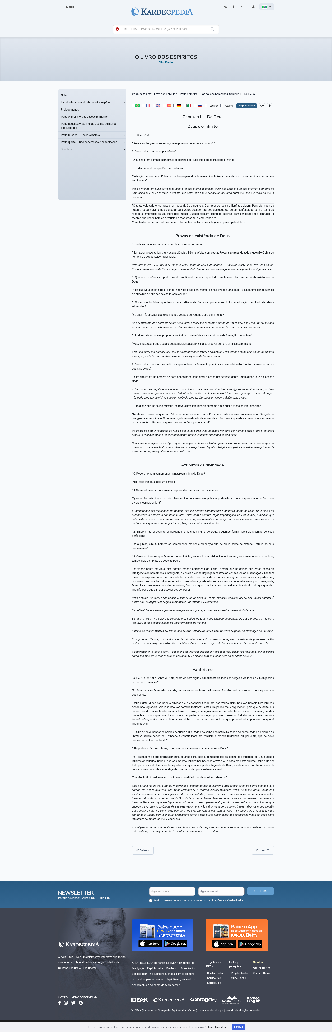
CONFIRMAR (260, 891)
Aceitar (238, 1027)
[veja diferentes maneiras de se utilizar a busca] (117, 29)
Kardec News (261, 973)
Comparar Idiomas (246, 105)
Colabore (259, 962)
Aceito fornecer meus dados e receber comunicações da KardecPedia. (198, 900)
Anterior (144, 850)
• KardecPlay (213, 978)
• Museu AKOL (238, 978)
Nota (64, 95)
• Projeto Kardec (239, 973)
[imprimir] (269, 105)
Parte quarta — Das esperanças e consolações (89, 142)
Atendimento (261, 967)
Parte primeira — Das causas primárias (84, 116)
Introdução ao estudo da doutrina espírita (85, 102)
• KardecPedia (214, 973)
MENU (69, 7)
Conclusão (67, 149)
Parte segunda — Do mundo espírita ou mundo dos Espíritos (89, 126)
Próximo (261, 850)
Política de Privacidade (216, 1027)
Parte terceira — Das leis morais (80, 135)
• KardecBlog (213, 983)
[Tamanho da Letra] (262, 105)
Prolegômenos (70, 109)
